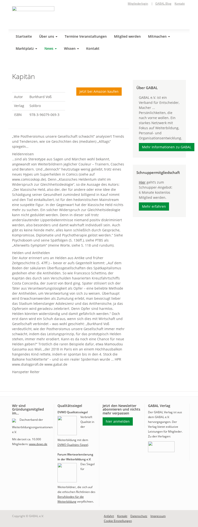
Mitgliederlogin (138, 3)
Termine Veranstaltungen (86, 36)
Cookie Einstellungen (118, 521)
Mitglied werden (127, 36)
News (49, 48)
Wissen (70, 48)
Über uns (47, 36)
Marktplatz (25, 48)
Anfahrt (109, 516)
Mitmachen (158, 36)
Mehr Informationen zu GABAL (166, 147)
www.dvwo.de (38, 444)
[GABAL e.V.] (33, 16)
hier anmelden (118, 421)
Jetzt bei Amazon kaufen (99, 91)
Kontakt (180, 3)
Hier (142, 182)
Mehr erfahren (154, 206)
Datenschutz (138, 516)
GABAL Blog (163, 3)
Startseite (24, 36)
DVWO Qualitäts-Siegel (72, 445)
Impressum (158, 516)
